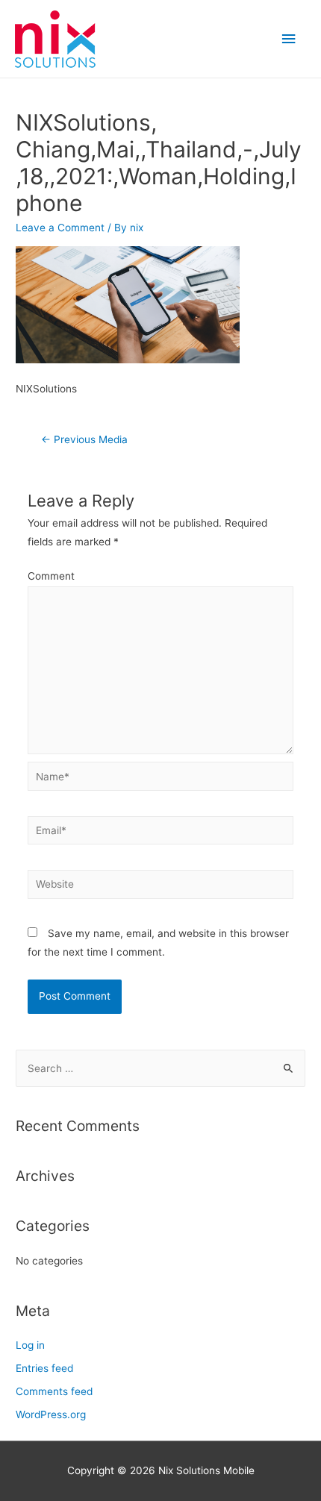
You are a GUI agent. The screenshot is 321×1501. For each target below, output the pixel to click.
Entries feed (44, 1368)
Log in (30, 1345)
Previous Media (84, 439)
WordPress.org (51, 1414)
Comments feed (54, 1391)
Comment (51, 576)
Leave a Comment (60, 228)
